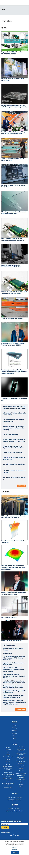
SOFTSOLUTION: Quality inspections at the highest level (14, 458)
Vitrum (21, 787)
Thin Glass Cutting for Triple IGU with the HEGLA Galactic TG (12, 159)
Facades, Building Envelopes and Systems (8, 768)
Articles (14, 733)
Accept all (15, 852)
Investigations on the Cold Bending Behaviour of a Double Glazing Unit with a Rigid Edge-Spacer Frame (14, 702)
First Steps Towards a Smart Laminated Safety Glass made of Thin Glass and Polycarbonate (14, 658)
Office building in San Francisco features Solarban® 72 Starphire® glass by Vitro (14, 440)
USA (21, 782)
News (14, 725)
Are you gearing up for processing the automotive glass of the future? (13, 696)
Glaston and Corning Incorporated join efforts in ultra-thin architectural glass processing (13, 428)
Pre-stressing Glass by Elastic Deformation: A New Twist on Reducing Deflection (13, 676)
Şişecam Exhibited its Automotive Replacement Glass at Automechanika (13, 447)
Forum (14, 738)
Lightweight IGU (7, 653)
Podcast (21, 771)
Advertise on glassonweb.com (14, 811)
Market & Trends (21, 761)
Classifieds (14, 730)
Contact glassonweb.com (14, 800)
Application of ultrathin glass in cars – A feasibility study (14, 663)
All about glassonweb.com (14, 797)
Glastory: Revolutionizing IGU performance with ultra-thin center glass (13, 593)
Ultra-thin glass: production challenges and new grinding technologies (13, 212)
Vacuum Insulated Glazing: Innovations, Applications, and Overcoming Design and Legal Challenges (13, 567)
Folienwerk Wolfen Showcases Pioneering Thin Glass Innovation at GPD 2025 (13, 344)
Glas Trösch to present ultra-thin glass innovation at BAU (13, 420)
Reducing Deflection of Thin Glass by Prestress (13, 649)
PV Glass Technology (21, 773)
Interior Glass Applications (21, 750)
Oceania (21, 768)
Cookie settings (14, 849)
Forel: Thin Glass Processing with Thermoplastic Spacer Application (10, 266)
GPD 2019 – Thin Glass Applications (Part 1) (14, 478)
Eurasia (8, 759)
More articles (21, 709)
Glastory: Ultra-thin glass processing (11, 640)
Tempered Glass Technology (21, 776)
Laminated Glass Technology (21, 754)
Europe (8, 762)
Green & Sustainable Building (8, 784)
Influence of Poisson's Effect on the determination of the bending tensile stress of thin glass (13, 669)
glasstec (8, 781)
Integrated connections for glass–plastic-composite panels (14, 691)
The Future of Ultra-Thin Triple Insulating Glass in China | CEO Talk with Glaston (13, 132)
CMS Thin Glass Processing (10, 434)
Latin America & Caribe (21, 758)
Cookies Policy (14, 847)
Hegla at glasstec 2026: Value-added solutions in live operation (11, 52)
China (8, 754)
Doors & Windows (8, 757)
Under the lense (21, 779)
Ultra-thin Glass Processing (9, 617)
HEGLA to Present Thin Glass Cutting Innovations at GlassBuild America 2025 (12, 239)
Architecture (8, 749)
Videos (21, 784)
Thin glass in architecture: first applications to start (14, 399)
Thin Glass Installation (9, 645)
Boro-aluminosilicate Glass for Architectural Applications (13, 541)
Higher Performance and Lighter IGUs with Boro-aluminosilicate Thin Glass (13, 516)
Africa (8, 747)
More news (21, 486)
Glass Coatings (8, 772)
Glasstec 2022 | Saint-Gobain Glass (12, 453)
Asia (8, 752)
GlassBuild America (8, 778)
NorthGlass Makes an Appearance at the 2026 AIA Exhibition (14, 79)
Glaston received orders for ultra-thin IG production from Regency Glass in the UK (14, 407)
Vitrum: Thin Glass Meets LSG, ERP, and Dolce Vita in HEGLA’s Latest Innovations (14, 292)
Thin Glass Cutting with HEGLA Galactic (12, 318)
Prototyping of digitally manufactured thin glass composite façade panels (13, 686)
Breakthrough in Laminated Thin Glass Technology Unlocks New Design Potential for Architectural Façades (14, 371)
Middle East (21, 763)
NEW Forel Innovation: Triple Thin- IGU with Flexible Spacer (13, 186)
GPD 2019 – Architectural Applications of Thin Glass (14, 471)
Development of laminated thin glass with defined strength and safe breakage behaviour (14, 106)
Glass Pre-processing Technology (8, 775)
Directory (14, 728)
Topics (14, 736)
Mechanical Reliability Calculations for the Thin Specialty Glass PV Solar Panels (14, 682)
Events (8, 764)
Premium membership (15, 808)
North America (21, 766)
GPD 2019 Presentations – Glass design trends (14, 465)
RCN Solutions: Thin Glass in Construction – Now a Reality (14, 414)
